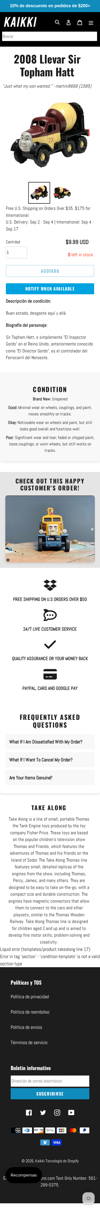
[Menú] (91, 22)
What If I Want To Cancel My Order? (41, 760)
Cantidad (13, 242)
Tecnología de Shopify (62, 1160)
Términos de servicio (29, 1042)
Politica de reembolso (30, 1012)
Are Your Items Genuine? (30, 778)
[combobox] (49, 36)
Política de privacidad (30, 996)
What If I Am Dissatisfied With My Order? (45, 742)
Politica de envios (26, 1027)
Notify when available (50, 288)
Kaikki (40, 1160)
